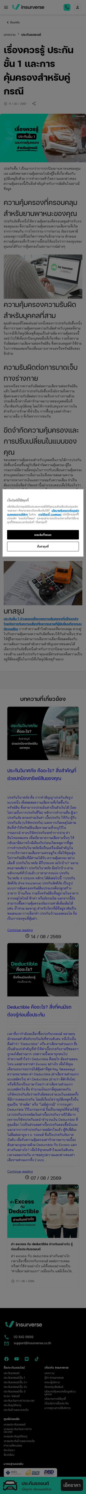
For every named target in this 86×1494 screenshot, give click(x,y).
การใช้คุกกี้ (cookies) (49, 514)
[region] (43, 523)
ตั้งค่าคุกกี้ (43, 546)
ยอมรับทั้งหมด (43, 534)
